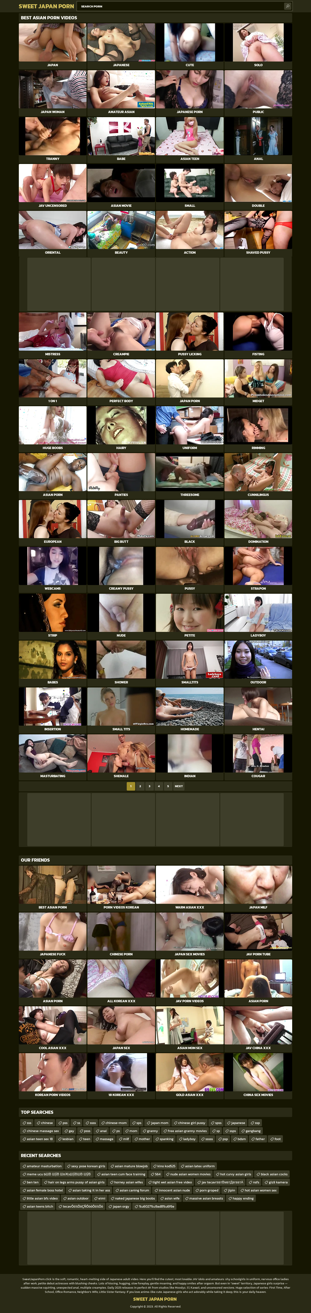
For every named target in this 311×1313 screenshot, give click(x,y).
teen (86, 1138)
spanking (166, 1138)
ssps (233, 1130)
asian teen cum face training (123, 1174)
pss (65, 1122)
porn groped (209, 1190)
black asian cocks (274, 1174)
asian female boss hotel (45, 1190)
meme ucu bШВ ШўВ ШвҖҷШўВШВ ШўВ (59, 1174)
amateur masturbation (44, 1166)
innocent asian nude (174, 1190)
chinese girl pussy (191, 1122)
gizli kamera (278, 1182)
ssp (257, 1122)
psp (225, 1138)
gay (71, 1130)
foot (278, 1138)
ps (118, 1130)
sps (138, 1122)
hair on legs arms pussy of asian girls (76, 1182)
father (260, 1138)
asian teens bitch (40, 1206)
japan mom (159, 1122)
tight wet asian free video (172, 1182)
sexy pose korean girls (88, 1166)
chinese (47, 1122)
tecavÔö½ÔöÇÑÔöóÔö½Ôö (83, 1206)
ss (78, 1122)
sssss (209, 1138)
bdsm (242, 1138)
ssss (93, 1122)
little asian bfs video (42, 1198)
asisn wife (172, 1198)
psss (87, 1130)
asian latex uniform (200, 1166)
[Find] (287, 6)
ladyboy (189, 1138)
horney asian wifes (128, 1182)
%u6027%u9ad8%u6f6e (156, 1206)
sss (29, 1122)
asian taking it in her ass (91, 1190)
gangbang (253, 1130)
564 (158, 1174)
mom (133, 1130)
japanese (238, 1122)
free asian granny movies (187, 1130)
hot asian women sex (261, 1190)
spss (218, 1122)
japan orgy (121, 1206)
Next (179, 786)
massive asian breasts (206, 1198)
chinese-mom (116, 1122)
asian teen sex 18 (40, 1138)
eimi (101, 1198)
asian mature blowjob (131, 1166)
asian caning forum (134, 1190)
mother (144, 1138)
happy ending (243, 1198)
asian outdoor (78, 1198)
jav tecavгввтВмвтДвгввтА (222, 1182)
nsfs (256, 1182)
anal (103, 1130)
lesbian (67, 1138)
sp (218, 1130)
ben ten (33, 1182)
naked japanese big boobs (135, 1198)
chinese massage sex (43, 1130)
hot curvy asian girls (235, 1174)
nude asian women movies (190, 1174)
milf (126, 1138)
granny (152, 1130)
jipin (231, 1190)
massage (106, 1138)
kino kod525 (166, 1166)
